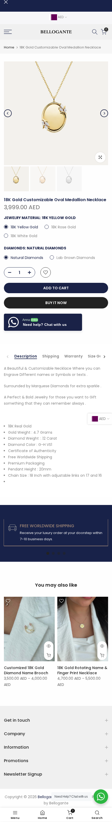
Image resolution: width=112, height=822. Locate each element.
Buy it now (56, 302)
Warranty (73, 356)
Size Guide (98, 356)
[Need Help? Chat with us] (101, 796)
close (6, 2)
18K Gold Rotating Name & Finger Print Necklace (82, 670)
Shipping (50, 356)
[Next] (104, 113)
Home (9, 47)
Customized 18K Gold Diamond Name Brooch (26, 670)
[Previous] (8, 113)
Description (25, 356)
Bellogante (59, 803)
